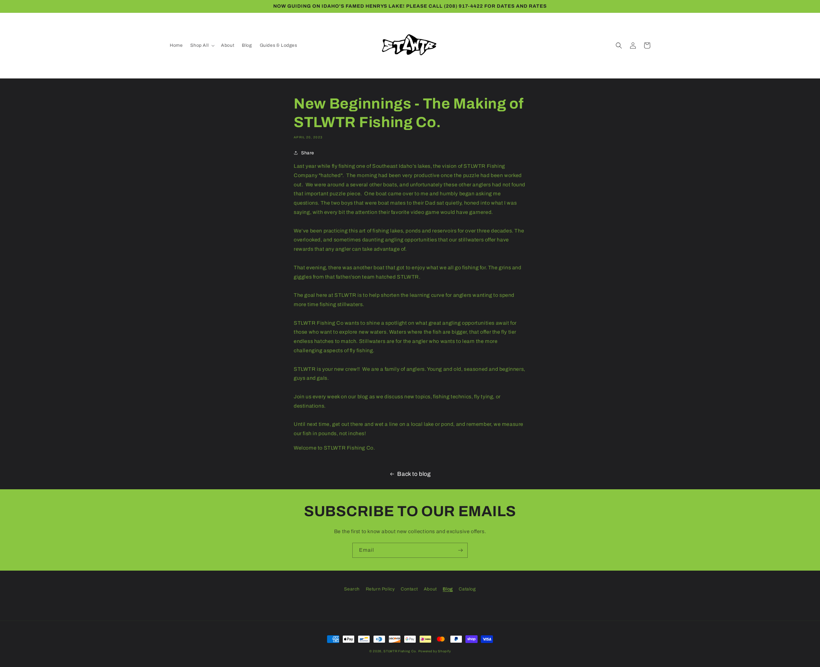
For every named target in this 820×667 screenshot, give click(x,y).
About (430, 589)
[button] (201, 45)
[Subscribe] (460, 550)
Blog (448, 589)
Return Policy (380, 589)
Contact (409, 589)
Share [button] (307, 152)
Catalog (467, 589)
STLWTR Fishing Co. (400, 651)
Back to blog (413, 474)
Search (352, 589)
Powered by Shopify (434, 651)
